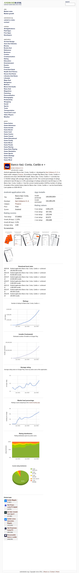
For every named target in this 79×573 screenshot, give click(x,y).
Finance (20, 174)
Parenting (7, 93)
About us (46, 571)
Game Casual (8, 136)
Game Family (8, 140)
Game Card (8, 132)
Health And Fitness (10, 71)
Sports (6, 106)
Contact (52, 571)
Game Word (8, 160)
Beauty (6, 46)
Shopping (7, 102)
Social (6, 104)
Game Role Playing (10, 149)
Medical (6, 84)
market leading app (34, 402)
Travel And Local (10, 112)
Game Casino (8, 134)
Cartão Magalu (11, 500)
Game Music (8, 142)
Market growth (9, 13)
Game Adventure (10, 125)
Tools (6, 108)
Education (7, 61)
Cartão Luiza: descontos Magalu (11, 521)
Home (57, 571)
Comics (6, 54)
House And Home (10, 74)
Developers (8, 35)
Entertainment (9, 63)
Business (7, 52)
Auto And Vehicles (10, 43)
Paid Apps (7, 31)
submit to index (9, 20)
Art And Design (9, 41)
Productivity (8, 99)
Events (6, 65)
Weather (7, 117)
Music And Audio (10, 87)
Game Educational (10, 138)
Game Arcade (8, 127)
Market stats (8, 11)
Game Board (8, 130)
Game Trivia (8, 158)
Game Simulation (10, 151)
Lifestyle (7, 78)
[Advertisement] (46, 3)
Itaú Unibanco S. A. (18, 168)
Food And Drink (9, 69)
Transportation (9, 110)
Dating (6, 59)
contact (6, 22)
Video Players (8, 115)
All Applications (9, 28)
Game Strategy (9, 155)
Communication (9, 56)
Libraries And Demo (11, 76)
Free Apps (7, 33)
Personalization (9, 95)
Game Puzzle (8, 145)
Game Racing (8, 147)
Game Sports (8, 153)
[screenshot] (8, 238)
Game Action (8, 123)
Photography (8, 97)
